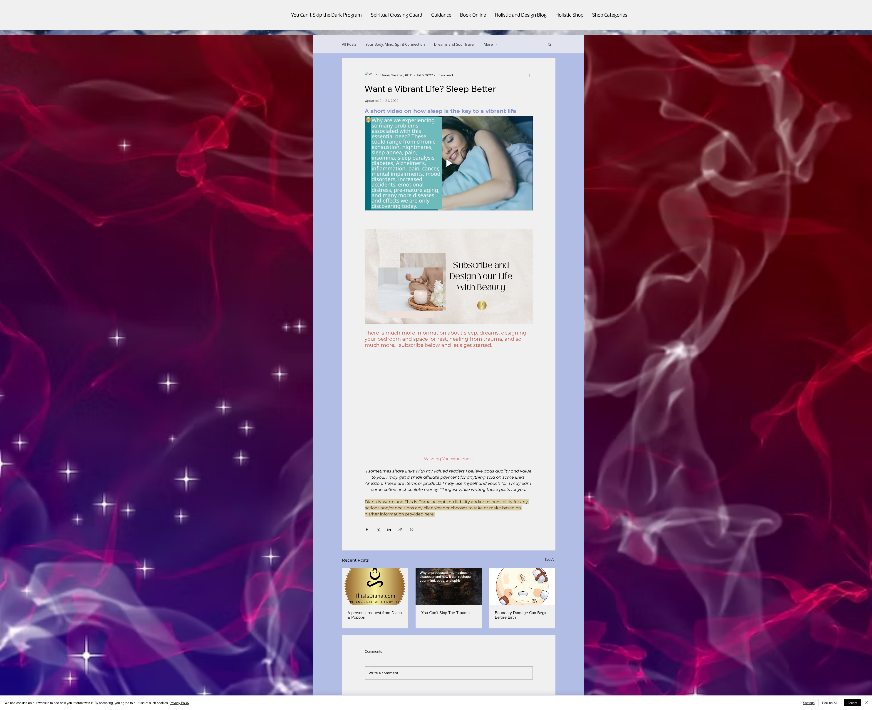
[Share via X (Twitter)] (378, 517)
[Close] (866, 702)
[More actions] (530, 75)
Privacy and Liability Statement (360, 690)
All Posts (349, 44)
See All (550, 547)
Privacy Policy (179, 702)
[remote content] (449, 389)
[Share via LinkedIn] (389, 517)
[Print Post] (411, 517)
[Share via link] (400, 517)
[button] (549, 44)
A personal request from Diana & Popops (374, 602)
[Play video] (449, 163)
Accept (852, 702)
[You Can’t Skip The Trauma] (449, 574)
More (488, 44)
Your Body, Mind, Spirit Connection (395, 44)
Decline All (829, 702)
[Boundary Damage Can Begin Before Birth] (522, 573)
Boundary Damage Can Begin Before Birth (521, 602)
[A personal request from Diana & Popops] (375, 573)
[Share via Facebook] (367, 517)
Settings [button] (809, 702)
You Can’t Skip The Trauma (445, 600)
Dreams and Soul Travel (454, 44)
